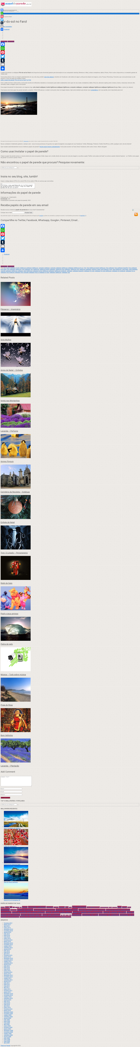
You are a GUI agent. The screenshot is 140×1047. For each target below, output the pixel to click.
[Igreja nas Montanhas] (70, 385)
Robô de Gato (6, 583)
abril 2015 (7, 926)
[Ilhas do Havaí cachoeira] (16, 880)
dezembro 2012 (8, 958)
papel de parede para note (114, 912)
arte (5, 268)
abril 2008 (7, 1043)
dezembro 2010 (8, 993)
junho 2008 (7, 1039)
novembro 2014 (8, 930)
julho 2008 (7, 1038)
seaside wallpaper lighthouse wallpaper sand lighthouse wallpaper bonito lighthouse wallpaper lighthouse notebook (33, 271)
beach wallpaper (11, 268)
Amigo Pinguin (7, 461)
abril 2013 (7, 954)
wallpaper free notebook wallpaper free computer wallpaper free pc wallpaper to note (25, 272)
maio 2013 (7, 952)
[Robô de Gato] (70, 568)
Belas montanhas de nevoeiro (12, 828)
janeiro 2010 (7, 1010)
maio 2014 (7, 937)
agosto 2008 (7, 1036)
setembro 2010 (8, 998)
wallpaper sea (66, 272)
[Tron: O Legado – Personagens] (70, 537)
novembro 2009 (8, 1013)
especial (62, 907)
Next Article (11, 41)
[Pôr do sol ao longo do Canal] (16, 862)
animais (3, 907)
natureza (94, 269)
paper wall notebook (103, 269)
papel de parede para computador (88, 912)
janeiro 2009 (7, 1029)
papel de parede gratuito (44, 910)
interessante (114, 907)
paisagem (13, 910)
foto (85, 268)
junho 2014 (7, 935)
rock (64, 915)
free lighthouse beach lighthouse (96, 268)
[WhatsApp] (70, 48)
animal (7, 907)
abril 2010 (7, 1006)
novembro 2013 (8, 944)
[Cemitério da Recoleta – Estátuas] (70, 477)
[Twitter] (70, 56)
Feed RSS (82, 215)
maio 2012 (7, 969)
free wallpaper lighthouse (14, 269)
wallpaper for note (89, 271)
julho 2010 (7, 1001)
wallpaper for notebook (118, 271)
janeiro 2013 (7, 957)
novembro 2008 (8, 1032)
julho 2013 (7, 950)
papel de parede (25, 909)
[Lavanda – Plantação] (70, 750)
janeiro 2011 (7, 992)
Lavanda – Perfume (9, 431)
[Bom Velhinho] (70, 720)
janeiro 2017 (7, 924)
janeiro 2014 (7, 941)
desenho (49, 907)
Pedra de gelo (7, 644)
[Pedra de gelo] (70, 629)
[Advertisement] (33, 127)
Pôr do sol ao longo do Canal (12, 864)
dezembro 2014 (8, 929)
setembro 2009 (8, 1016)
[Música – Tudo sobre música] (70, 659)
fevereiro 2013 (8, 955)
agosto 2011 (7, 981)
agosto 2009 (7, 1018)
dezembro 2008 (8, 1030)
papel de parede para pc (31, 915)
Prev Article (4, 41)
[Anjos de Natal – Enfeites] (70, 355)
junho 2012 (7, 967)
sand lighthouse (117, 269)
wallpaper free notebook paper (10, 917)
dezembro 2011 (8, 975)
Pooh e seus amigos (9, 614)
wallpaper (69, 271)
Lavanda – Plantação (10, 766)
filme (67, 907)
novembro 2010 (8, 995)
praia (110, 269)
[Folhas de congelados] (16, 844)
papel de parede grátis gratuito (92, 910)
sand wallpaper (133, 269)
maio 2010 (7, 1004)
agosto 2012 (7, 964)
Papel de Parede (5, 1045)
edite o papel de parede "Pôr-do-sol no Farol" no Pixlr (16, 80)
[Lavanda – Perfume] (70, 416)
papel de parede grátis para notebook (28, 912)
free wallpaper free (104, 907)
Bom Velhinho (7, 735)
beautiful (17, 907)
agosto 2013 (7, 949)
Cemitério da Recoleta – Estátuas (15, 492)
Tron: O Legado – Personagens (14, 553)
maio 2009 (7, 1023)
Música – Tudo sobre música (13, 674)
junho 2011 (7, 984)
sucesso (67, 915)
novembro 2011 (8, 977)
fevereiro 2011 (8, 990)
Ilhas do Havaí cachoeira (11, 882)
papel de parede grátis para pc (58, 912)
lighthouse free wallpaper (63, 269)
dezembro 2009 (8, 1012)
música (124, 907)
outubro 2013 (7, 946)
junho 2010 (7, 1003)
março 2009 (7, 1026)
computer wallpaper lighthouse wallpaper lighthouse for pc (66, 268)
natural (129, 907)
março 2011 (7, 989)
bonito (25, 907)
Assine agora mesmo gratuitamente (50, 147)
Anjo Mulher (6, 340)
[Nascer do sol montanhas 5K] (16, 898)
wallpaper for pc (130, 271)
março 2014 (7, 938)
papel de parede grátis (67, 909)
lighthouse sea (75, 269)
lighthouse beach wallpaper (47, 269)
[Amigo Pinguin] (70, 446)
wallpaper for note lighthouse (103, 271)
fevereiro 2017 (8, 923)
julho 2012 (7, 966)
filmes (70, 907)
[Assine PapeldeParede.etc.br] (136, 214)
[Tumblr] (70, 60)
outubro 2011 (7, 978)
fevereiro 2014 (8, 940)
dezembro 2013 (8, 943)
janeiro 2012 (7, 973)
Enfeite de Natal (8, 522)
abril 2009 (7, 1024)
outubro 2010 (7, 996)
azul (14, 907)
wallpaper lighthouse (55, 272)
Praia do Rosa (7, 705)
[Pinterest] (70, 52)
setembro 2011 (8, 980)
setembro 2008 (8, 1035)
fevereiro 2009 (8, 1027)
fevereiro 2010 (8, 1009)
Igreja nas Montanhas (10, 401)
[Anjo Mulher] (70, 324)
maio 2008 (7, 1041)
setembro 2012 (8, 963)
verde (70, 915)
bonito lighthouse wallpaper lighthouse (27, 268)
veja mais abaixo (49, 77)
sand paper (125, 269)
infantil (110, 907)
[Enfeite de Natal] (70, 507)
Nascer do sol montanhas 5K (12, 900)
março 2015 (7, 927)
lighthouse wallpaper (85, 269)
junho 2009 (7, 1021)
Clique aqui (25, 141)
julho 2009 (7, 1020)
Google (41, 215)
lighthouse (36, 269)
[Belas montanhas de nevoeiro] (16, 826)
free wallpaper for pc (93, 907)
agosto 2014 (7, 932)
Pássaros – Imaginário (10, 309)
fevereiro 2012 (8, 972)
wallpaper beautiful (78, 271)
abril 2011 (7, 987)
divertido (55, 907)
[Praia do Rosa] (70, 690)
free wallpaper (110, 268)
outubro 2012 (7, 961)
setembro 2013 (8, 947)
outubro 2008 (7, 1033)
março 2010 (7, 1007)
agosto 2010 (7, 1000)
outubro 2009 (7, 1015)
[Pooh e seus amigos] (70, 598)
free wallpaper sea (27, 269)
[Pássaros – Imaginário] (70, 294)
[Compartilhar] (70, 68)
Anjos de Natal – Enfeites (12, 370)
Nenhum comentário (6, 26)
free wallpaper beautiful (121, 268)
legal (119, 907)
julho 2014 (7, 934)
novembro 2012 (8, 960)
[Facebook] (70, 44)
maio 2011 (7, 986)
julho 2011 (7, 983)
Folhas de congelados (10, 846)
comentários (94, 90)
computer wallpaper (44, 268)
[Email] (70, 64)
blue (21, 907)
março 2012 (7, 970)
